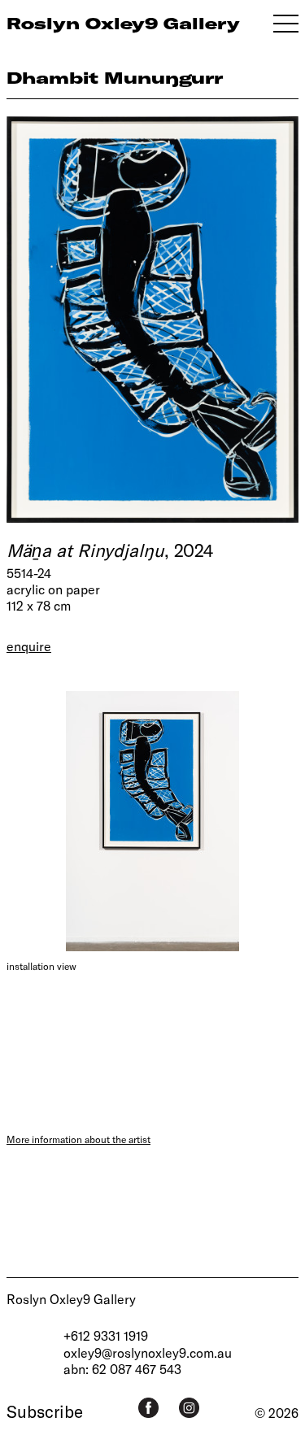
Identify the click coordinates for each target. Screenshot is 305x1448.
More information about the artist (78, 1139)
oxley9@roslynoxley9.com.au (147, 1352)
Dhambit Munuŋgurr (115, 77)
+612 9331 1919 (105, 1335)
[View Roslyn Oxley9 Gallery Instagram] (189, 1408)
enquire (29, 646)
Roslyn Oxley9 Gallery (71, 1299)
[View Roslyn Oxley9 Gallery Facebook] (148, 1408)
